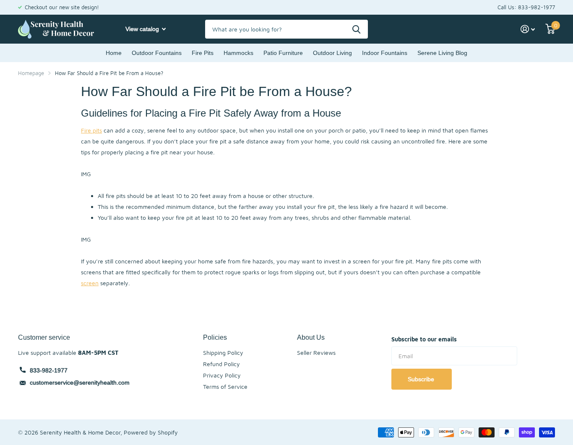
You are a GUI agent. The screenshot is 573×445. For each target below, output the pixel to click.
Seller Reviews (316, 352)
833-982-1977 (49, 370)
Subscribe (422, 379)
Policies (215, 337)
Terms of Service (225, 386)
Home (114, 52)
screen (90, 282)
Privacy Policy (222, 375)
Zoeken (356, 29)
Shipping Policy (223, 352)
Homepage (31, 73)
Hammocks (238, 52)
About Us (311, 337)
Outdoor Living (332, 52)
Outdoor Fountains (157, 52)
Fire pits (91, 130)
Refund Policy (221, 363)
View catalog (143, 29)
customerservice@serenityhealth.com (80, 382)
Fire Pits (203, 52)
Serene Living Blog (442, 52)
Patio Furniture (283, 52)
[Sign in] (528, 29)
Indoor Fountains (384, 52)
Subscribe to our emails (424, 339)
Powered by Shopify (151, 432)
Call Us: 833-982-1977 (526, 7)
